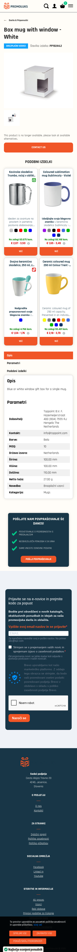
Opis (9, 355)
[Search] (46, 6)
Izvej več (38, 924)
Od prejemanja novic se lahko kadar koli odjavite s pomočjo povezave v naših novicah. (35, 657)
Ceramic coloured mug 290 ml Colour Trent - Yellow (56, 265)
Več (21, 251)
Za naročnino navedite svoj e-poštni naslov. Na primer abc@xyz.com (37, 639)
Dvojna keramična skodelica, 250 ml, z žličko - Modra (21, 265)
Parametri (13, 363)
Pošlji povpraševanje (38, 559)
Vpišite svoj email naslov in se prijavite (37, 626)
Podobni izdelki (16, 371)
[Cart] (62, 6)
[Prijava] (54, 6)
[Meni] (70, 6)
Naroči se (19, 718)
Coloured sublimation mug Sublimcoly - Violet (56, 173)
